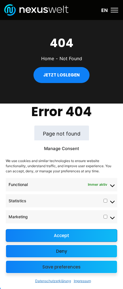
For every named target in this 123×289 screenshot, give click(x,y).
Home (47, 58)
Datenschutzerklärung (53, 281)
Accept (61, 236)
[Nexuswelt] (36, 9)
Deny (61, 251)
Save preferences (61, 267)
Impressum (82, 281)
